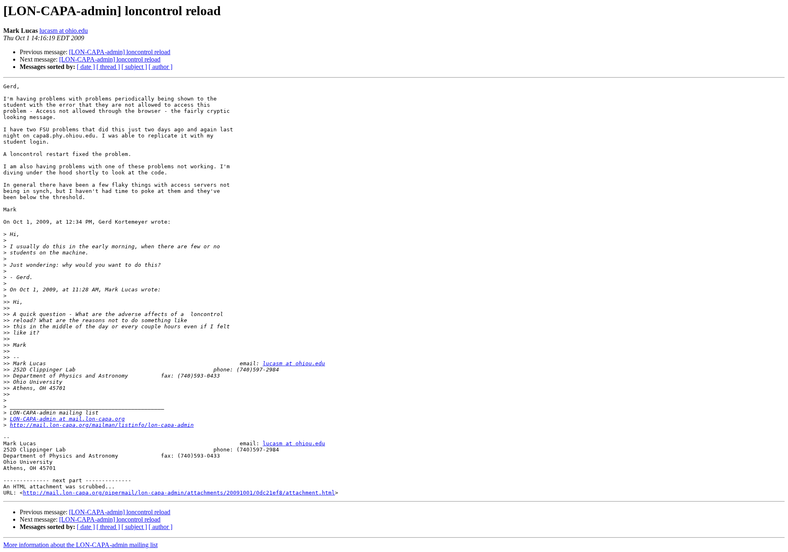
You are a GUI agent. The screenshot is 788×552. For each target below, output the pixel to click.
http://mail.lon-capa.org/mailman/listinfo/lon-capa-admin (102, 425)
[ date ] (86, 66)
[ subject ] (134, 66)
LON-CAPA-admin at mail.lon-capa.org (67, 419)
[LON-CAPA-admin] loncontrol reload (119, 51)
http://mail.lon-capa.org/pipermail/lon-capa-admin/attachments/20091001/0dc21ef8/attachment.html (179, 493)
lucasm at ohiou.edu (294, 363)
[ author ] (160, 66)
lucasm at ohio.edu (63, 30)
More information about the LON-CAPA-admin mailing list (80, 544)
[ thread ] (108, 66)
